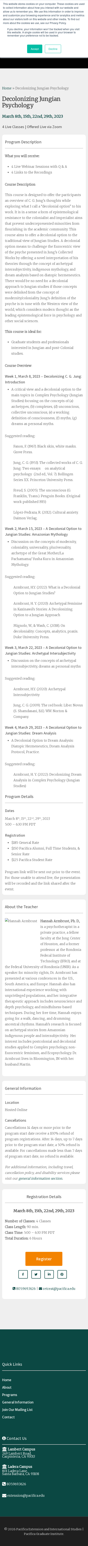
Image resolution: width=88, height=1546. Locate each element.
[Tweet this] (36, 1274)
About (7, 1387)
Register (44, 1258)
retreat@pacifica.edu (58, 1289)
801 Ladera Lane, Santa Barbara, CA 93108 (20, 1472)
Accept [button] (35, 49)
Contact (8, 1417)
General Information (18, 1402)
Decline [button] (52, 49)
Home (7, 88)
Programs (9, 1395)
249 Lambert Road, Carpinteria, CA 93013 (18, 1454)
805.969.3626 (25, 1289)
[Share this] (23, 1274)
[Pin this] (62, 1274)
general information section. (41, 1178)
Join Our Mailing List (17, 1410)
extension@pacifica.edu (26, 1496)
